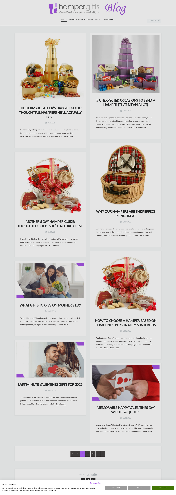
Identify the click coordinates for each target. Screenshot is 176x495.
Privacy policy (95, 483)
